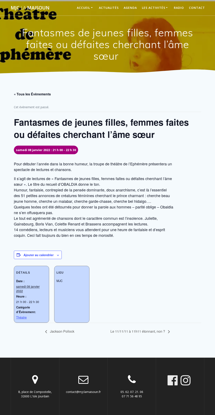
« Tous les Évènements (32, 94)
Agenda (130, 8)
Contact (197, 8)
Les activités (153, 8)
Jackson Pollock (61, 331)
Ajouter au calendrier (39, 255)
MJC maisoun (30, 7)
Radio (179, 8)
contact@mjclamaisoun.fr (83, 392)
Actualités (109, 8)
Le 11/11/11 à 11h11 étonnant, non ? (138, 331)
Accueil (83, 8)
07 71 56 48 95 (132, 396)
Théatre (21, 317)
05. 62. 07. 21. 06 (132, 392)
